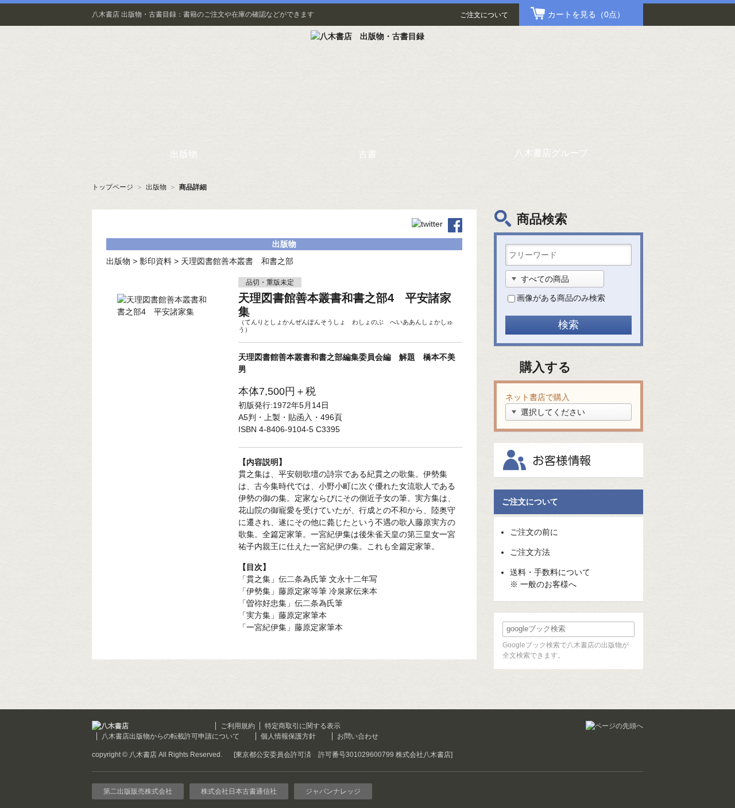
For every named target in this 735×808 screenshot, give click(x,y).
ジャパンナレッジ (333, 791)
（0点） (586, 14)
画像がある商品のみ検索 (561, 297)
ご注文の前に (534, 532)
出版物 (156, 187)
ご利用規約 (237, 726)
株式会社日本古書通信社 (239, 791)
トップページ (112, 187)
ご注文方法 (530, 552)
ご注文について (484, 15)
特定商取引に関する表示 (303, 726)
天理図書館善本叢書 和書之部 (237, 261)
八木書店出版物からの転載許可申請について (170, 736)
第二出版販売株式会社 (137, 791)
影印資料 (156, 261)
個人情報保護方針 (288, 736)
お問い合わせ (357, 736)
